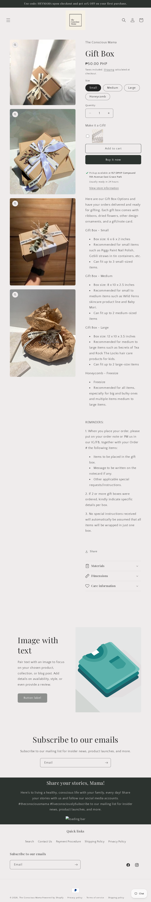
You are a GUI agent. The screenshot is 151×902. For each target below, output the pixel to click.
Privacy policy (75, 898)
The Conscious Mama (30, 898)
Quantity (90, 105)
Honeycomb (97, 96)
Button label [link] (32, 697)
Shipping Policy (94, 841)
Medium (112, 87)
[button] (8, 20)
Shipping (109, 69)
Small (93, 87)
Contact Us (45, 841)
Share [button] (93, 551)
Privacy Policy (117, 841)
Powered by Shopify (53, 898)
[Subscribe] (106, 762)
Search (29, 841)
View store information (104, 188)
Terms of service (95, 898)
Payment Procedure (68, 841)
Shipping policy (116, 898)
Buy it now (113, 159)
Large (132, 87)
